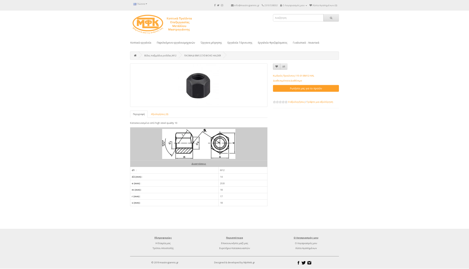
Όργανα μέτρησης (211, 42)
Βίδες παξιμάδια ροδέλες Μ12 (160, 55)
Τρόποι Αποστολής (163, 248)
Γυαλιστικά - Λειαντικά (306, 42)
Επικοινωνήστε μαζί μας (234, 243)
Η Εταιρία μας (163, 243)
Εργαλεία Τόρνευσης (239, 42)
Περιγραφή (139, 114)
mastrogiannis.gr (169, 262)
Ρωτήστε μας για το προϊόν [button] (306, 88)
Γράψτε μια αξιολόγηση (320, 101)
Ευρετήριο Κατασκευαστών (234, 248)
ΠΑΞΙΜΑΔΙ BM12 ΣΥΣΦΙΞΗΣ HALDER (202, 55)
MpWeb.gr (249, 262)
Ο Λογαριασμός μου (306, 243)
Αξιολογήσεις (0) (159, 114)
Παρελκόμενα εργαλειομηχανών (176, 42)
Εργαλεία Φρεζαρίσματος (272, 42)
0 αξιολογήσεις (296, 101)
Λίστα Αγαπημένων (306, 248)
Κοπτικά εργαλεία (140, 42)
